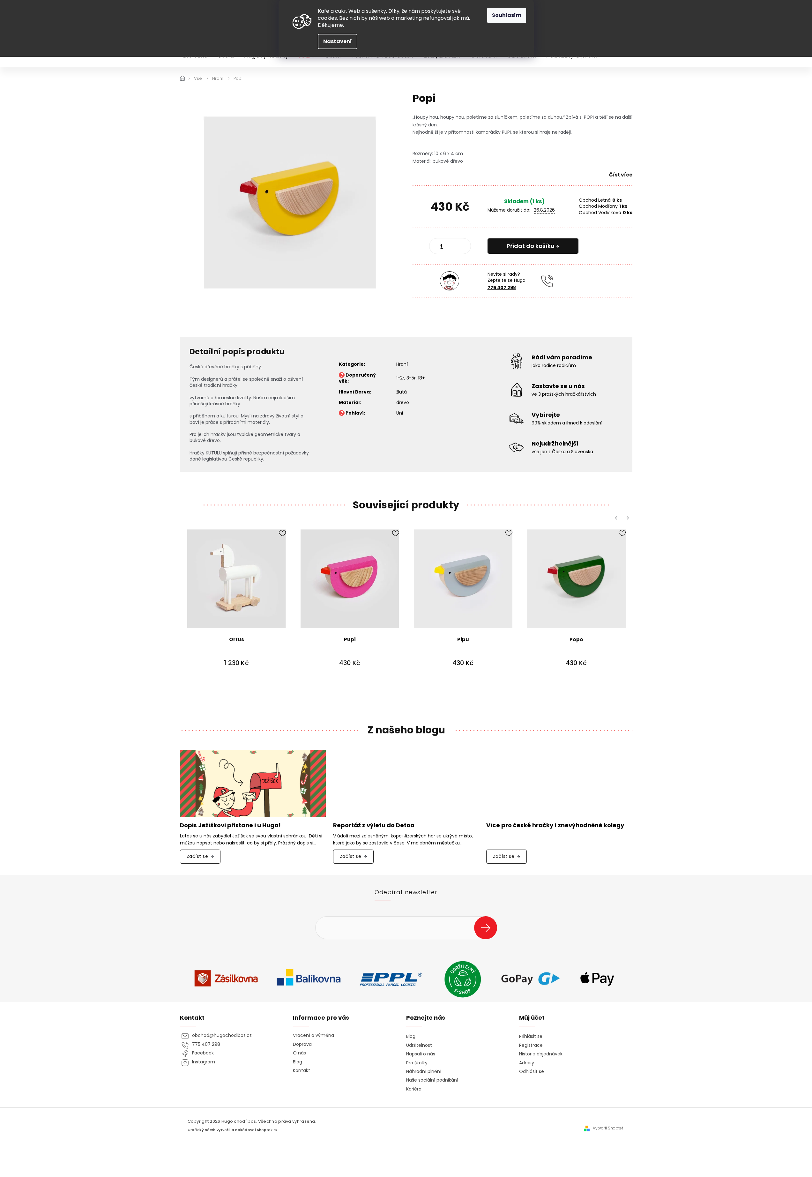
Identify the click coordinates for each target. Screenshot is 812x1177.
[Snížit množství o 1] (439, 247)
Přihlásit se (488, 927)
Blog (297, 1062)
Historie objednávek (540, 1054)
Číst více (620, 174)
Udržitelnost (419, 1045)
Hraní (402, 364)
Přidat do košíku (531, 246)
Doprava (302, 1044)
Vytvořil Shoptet (608, 1128)
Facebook (203, 1053)
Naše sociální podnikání (432, 1080)
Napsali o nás (420, 1054)
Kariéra (413, 1089)
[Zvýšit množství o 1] (460, 247)
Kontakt (301, 1071)
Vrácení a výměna (313, 1035)
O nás (299, 1053)
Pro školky (417, 1063)
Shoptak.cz (267, 1130)
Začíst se (197, 856)
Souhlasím (506, 15)
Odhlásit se (531, 1071)
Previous (617, 518)
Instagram (203, 1062)
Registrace (531, 1045)
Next (628, 518)
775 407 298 (502, 287)
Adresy (526, 1063)
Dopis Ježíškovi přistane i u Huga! (230, 825)
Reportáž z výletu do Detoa (373, 825)
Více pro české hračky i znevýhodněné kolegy (555, 825)
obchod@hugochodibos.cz (222, 1035)
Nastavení (337, 41)
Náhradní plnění (423, 1071)
